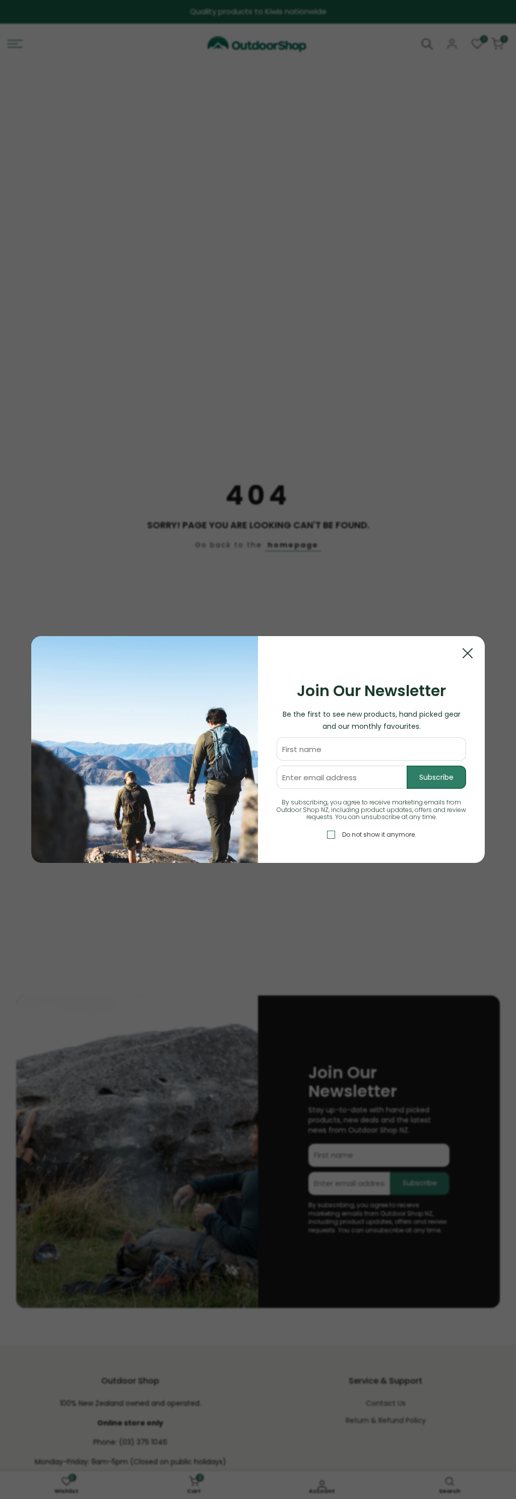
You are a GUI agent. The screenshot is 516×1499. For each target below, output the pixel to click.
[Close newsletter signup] (468, 653)
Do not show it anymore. (379, 834)
